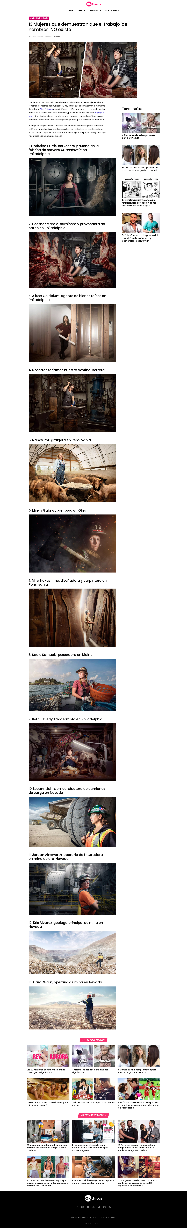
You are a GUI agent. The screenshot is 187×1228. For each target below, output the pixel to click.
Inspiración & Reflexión (39, 18)
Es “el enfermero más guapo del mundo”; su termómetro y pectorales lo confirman (140, 238)
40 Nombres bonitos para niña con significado (139, 136)
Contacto (88, 1223)
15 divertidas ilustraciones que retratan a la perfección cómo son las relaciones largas (139, 203)
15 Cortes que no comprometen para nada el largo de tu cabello (140, 169)
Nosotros (98, 1223)
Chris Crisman (46, 109)
